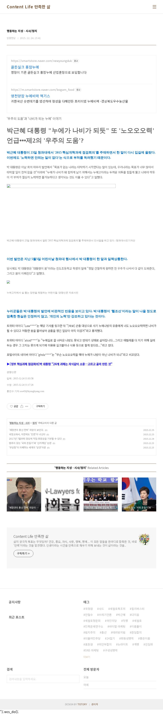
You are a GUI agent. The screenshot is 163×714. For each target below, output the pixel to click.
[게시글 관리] (26, 406)
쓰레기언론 (105, 615)
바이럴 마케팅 (117, 626)
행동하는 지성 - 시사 (20, 422)
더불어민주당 (93, 638)
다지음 (135, 615)
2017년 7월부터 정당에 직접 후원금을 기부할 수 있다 (35, 438)
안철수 (89, 615)
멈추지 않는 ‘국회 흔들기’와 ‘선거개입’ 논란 (30, 443)
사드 (101, 609)
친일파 (149, 644)
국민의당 (112, 621)
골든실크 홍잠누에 (25, 67)
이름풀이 (136, 626)
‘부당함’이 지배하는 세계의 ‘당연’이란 (27, 447)
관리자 (94, 704)
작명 (125, 621)
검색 (75, 679)
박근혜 (121, 615)
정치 (34, 422)
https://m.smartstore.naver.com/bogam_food (42, 89)
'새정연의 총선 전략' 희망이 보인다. (26, 429)
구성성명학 (111, 650)
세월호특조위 (117, 609)
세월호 (138, 621)
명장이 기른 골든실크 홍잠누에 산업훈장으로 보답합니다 (48, 72)
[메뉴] (154, 7)
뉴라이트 (123, 644)
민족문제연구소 (94, 626)
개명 (136, 644)
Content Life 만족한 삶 (28, 7)
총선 (104, 632)
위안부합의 (105, 644)
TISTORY (82, 704)
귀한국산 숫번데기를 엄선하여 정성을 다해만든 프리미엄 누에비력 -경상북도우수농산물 (69, 101)
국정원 (89, 609)
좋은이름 (145, 638)
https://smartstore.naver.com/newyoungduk (41, 61)
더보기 (86, 656)
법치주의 (90, 632)
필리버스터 (137, 609)
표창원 (89, 644)
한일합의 (136, 632)
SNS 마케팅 (92, 650)
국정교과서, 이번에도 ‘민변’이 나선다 (27, 434)
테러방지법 (119, 632)
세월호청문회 (93, 621)
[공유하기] (21, 406)
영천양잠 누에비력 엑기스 (30, 95)
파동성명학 (127, 638)
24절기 (111, 638)
